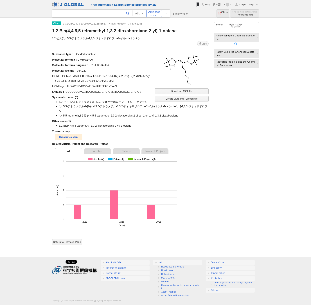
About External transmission (175, 295)
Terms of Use (217, 262)
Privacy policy (218, 273)
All (68, 151)
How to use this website (172, 266)
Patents (126, 151)
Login (242, 4)
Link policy (216, 268)
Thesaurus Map (68, 136)
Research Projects (155, 151)
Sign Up (253, 4)
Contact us (216, 278)
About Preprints (168, 292)
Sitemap (215, 290)
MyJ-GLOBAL (168, 278)
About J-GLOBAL (114, 262)
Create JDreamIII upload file (182, 98)
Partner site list (113, 273)
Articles (97, 151)
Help (207, 4)
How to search (168, 270)
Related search (168, 274)
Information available (116, 268)
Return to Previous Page (67, 241)
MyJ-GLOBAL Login (115, 278)
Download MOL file (181, 91)
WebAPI (165, 281)
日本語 (217, 4)
